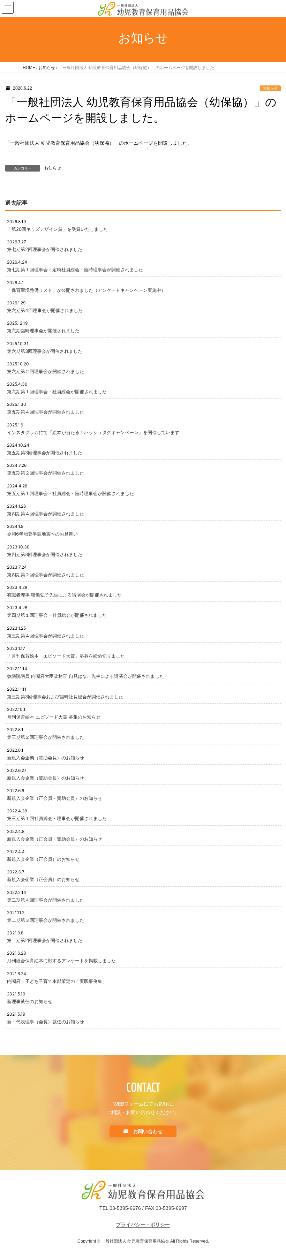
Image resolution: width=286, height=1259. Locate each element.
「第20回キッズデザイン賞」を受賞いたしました (57, 229)
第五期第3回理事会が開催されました (44, 452)
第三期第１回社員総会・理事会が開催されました (57, 818)
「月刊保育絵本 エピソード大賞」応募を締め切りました (66, 656)
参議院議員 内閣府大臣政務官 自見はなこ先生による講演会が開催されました (85, 676)
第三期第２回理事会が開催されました (45, 737)
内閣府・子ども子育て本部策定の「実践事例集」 (57, 981)
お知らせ (46, 67)
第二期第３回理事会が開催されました (45, 920)
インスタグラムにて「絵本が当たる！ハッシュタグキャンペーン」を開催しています (93, 432)
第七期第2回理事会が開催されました (44, 249)
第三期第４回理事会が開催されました (45, 635)
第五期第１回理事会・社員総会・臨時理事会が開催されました (70, 493)
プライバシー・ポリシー (143, 1224)
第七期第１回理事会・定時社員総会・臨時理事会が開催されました (75, 269)
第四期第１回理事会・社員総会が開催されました (57, 615)
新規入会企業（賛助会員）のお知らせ (45, 757)
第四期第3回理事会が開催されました (44, 554)
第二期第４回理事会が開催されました (45, 900)
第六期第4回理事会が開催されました (45, 310)
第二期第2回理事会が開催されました (44, 940)
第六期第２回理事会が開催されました (45, 371)
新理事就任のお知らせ (29, 1001)
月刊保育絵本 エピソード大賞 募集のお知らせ (53, 717)
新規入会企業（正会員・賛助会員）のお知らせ (54, 798)
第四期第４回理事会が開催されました (45, 513)
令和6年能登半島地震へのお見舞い (42, 534)
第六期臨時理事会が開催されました (43, 330)
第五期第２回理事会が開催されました (45, 473)
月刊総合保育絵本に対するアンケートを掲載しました (61, 960)
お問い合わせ (147, 1131)
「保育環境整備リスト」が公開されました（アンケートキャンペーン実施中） (86, 290)
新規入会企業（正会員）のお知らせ (43, 859)
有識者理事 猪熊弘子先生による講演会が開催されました (64, 595)
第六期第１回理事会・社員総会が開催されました (57, 391)
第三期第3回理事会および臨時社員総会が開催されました (65, 696)
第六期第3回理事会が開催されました (44, 351)
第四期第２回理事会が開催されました (45, 574)
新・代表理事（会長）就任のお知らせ (45, 1021)
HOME (29, 67)
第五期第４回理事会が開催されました (45, 412)
